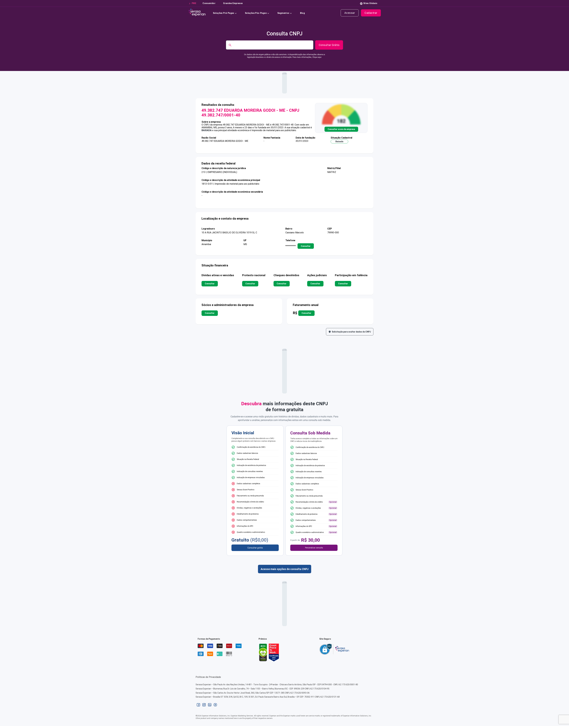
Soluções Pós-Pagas (256, 13)
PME (194, 3)
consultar (306, 246)
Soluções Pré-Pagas (223, 13)
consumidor (209, 3)
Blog (302, 13)
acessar (349, 12)
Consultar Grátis (329, 45)
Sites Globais (370, 3)
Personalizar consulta (314, 548)
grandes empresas (233, 3)
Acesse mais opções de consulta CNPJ (285, 569)
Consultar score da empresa (341, 129)
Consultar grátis (255, 548)
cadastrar (371, 12)
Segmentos (283, 13)
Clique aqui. (317, 57)
